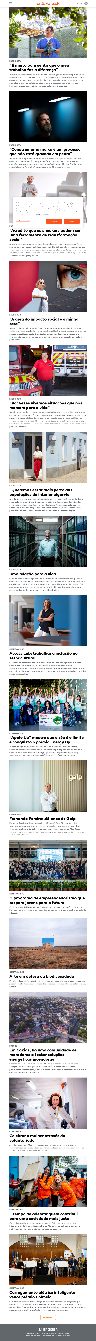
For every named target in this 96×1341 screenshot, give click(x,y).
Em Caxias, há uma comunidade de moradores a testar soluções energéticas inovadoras (43, 1055)
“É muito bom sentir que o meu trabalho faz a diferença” (39, 67)
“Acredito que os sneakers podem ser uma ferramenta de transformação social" (45, 235)
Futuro (13, 1046)
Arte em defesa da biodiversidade (41, 976)
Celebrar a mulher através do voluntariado (37, 1138)
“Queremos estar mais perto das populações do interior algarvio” (40, 492)
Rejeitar (54, 221)
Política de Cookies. (42, 215)
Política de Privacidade (48, 1333)
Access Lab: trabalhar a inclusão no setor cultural (43, 655)
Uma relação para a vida (32, 574)
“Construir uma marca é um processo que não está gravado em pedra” (45, 151)
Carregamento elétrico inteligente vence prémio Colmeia (42, 1295)
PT (86, 3)
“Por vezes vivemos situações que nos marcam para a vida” (45, 405)
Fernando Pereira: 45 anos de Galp (42, 818)
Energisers (15, 61)
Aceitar (71, 221)
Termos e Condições (32, 1333)
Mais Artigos (48, 1317)
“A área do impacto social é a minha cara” (43, 321)
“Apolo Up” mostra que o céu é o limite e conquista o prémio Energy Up (46, 740)
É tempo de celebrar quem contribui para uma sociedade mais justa (43, 1216)
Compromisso (16, 649)
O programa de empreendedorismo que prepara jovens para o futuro (47, 900)
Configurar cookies (64, 1333)
